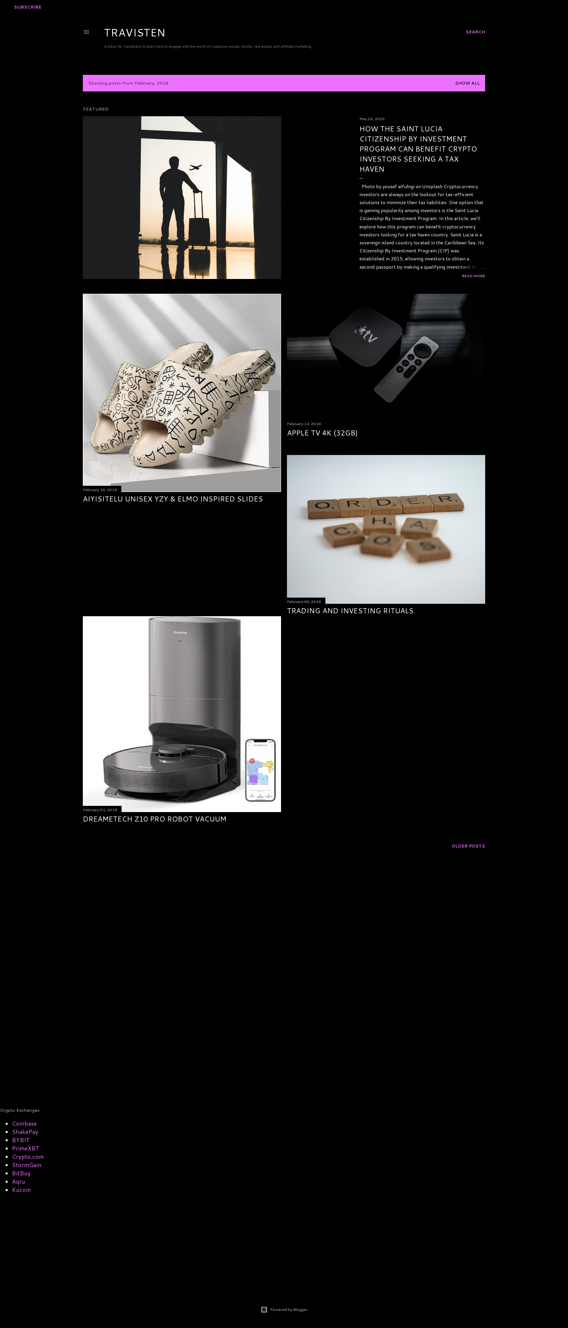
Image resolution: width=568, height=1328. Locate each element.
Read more (473, 275)
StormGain (26, 1165)
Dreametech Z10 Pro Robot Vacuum (154, 819)
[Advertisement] (182, 560)
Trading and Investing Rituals (350, 611)
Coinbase (24, 1123)
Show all (467, 83)
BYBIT (21, 1140)
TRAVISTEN (134, 32)
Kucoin (21, 1189)
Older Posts (468, 846)
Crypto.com (28, 1156)
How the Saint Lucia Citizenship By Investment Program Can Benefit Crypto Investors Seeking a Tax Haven (418, 149)
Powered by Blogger (289, 1309)
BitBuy (21, 1173)
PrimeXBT (25, 1148)
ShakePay (25, 1131)
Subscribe (27, 7)
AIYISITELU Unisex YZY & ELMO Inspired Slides (173, 499)
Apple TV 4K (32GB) (322, 433)
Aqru (18, 1181)
